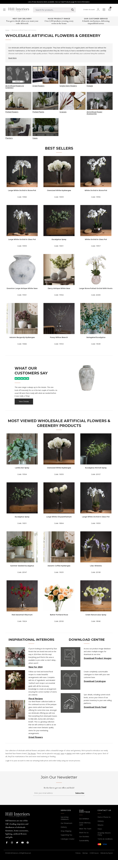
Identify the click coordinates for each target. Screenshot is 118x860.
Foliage (90, 86)
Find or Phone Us (104, 817)
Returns (100, 825)
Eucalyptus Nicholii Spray (96, 468)
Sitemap (85, 853)
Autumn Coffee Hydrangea (59, 566)
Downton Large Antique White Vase (22, 288)
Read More (12, 58)
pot (58, 753)
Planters (9, 138)
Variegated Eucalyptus (95, 337)
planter (69, 753)
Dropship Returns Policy (104, 834)
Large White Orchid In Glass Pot (22, 239)
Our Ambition (84, 819)
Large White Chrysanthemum (59, 517)
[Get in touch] (104, 9)
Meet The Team (85, 829)
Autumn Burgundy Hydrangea (22, 337)
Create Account (89, 10)
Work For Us (83, 832)
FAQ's (100, 829)
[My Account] (98, 9)
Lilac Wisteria (96, 566)
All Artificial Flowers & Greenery (14, 87)
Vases (35, 138)
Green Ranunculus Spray (95, 615)
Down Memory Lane (84, 824)
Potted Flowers (11, 112)
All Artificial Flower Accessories (94, 113)
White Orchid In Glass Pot (96, 239)
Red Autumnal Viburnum (22, 615)
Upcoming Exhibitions (65, 818)
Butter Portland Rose (59, 615)
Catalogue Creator (67, 839)
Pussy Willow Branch (59, 337)
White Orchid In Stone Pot (96, 190)
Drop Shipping (66, 831)
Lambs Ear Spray (22, 468)
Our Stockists (84, 836)
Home (7, 30)
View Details (24, 402)
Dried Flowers (38, 86)
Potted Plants (38, 112)
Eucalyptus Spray (59, 239)
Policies (78, 853)
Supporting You (66, 835)
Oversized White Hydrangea (59, 190)
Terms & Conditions (105, 839)
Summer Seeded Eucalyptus (22, 566)
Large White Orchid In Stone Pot (22, 190)
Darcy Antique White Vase (59, 288)
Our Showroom (66, 823)
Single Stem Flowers (68, 86)
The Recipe (31, 753)
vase (62, 753)
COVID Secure (94, 853)
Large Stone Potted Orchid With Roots (95, 288)
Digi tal (110, 853)
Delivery (64, 827)
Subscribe (79, 793)
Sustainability (84, 840)
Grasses (63, 112)
